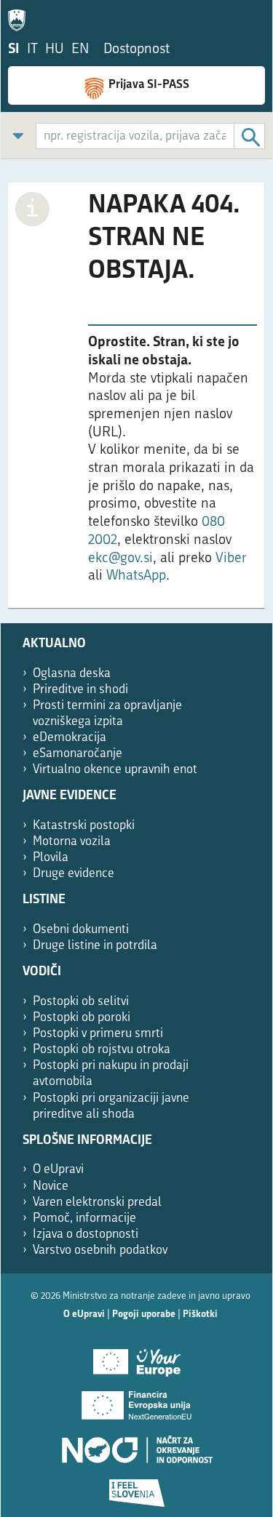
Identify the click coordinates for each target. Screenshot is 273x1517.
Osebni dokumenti (81, 930)
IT (32, 50)
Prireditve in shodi (80, 690)
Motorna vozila (72, 842)
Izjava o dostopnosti (85, 1234)
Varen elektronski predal (97, 1202)
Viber (231, 559)
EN (80, 50)
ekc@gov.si (120, 559)
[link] (18, 135)
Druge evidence (73, 874)
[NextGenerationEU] (136, 1400)
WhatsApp (136, 576)
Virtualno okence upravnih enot (115, 770)
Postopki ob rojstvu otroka (101, 1050)
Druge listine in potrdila (95, 946)
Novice (50, 1186)
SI (14, 50)
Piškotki (200, 1314)
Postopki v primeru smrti (98, 1034)
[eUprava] (20, 17)
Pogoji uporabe (143, 1314)
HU (54, 50)
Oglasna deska (72, 674)
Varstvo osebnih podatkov (100, 1250)
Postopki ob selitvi (81, 1002)
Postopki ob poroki (81, 1018)
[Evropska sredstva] (136, 1488)
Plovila (50, 858)
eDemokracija (69, 738)
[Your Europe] (136, 1357)
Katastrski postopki (84, 826)
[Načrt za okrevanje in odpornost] (136, 1444)
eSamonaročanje (77, 754)
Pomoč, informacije (84, 1218)
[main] (136, 403)
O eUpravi (58, 1170)
